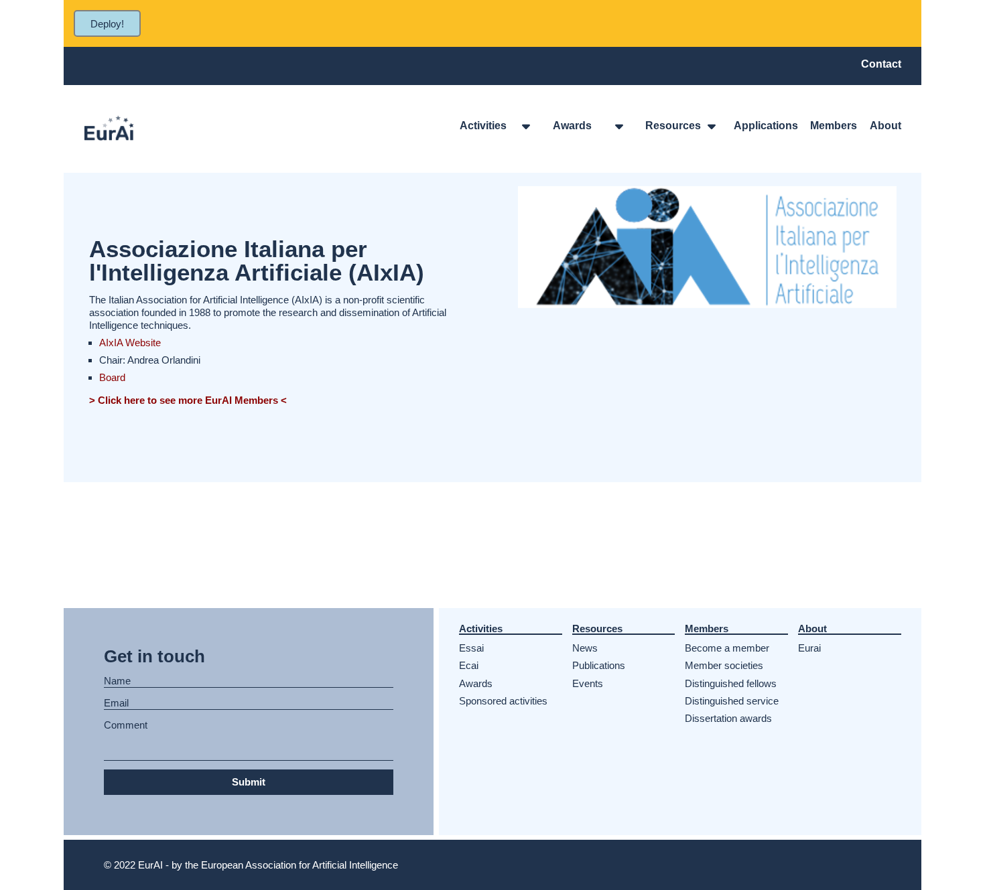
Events (587, 683)
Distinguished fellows (731, 683)
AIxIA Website (130, 342)
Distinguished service (732, 701)
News (585, 648)
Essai (471, 648)
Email (116, 703)
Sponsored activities (503, 701)
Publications (598, 665)
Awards (475, 683)
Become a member (727, 648)
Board (112, 377)
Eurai (809, 648)
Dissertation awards (728, 718)
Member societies (724, 665)
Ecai (468, 665)
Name (117, 681)
